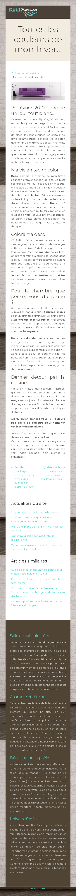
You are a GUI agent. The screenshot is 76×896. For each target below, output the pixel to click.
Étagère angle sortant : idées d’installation (36, 512)
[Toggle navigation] (63, 12)
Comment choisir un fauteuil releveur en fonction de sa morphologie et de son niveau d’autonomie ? (38, 592)
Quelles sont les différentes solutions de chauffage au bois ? (51, 475)
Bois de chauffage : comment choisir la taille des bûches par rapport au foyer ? (25, 477)
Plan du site (38, 888)
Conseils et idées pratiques (27, 73)
